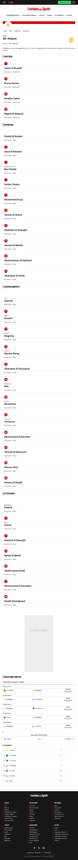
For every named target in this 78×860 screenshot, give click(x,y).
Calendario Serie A (29, 15)
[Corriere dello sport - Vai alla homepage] (39, 9)
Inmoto (57, 810)
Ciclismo (32, 820)
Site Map (7, 838)
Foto (56, 830)
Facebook (30, 852)
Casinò (69, 15)
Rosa (10, 31)
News (5, 31)
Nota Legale (33, 832)
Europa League (9, 814)
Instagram (38, 852)
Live (11, 2)
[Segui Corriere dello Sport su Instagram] (43, 848)
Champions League (10, 812)
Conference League (10, 816)
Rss (5, 836)
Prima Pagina (8, 830)
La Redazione (33, 830)
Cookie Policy (33, 836)
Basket (31, 810)
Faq (30, 843)
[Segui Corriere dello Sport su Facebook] (34, 848)
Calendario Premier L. (61, 838)
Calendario (17, 31)
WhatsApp (47, 852)
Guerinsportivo (59, 814)
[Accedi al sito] (73, 2)
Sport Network (59, 816)
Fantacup (57, 818)
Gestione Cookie (34, 834)
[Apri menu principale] (4, 2)
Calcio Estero (8, 818)
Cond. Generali (34, 840)
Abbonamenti (8, 828)
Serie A (6, 808)
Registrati (7, 840)
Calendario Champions (62, 834)
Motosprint (58, 812)
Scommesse (59, 15)
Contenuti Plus (13, 15)
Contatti (32, 828)
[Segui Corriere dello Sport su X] (39, 848)
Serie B (6, 810)
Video (56, 828)
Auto (56, 806)
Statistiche (26, 31)
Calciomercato (9, 820)
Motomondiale (34, 808)
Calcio (41, 15)
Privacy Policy (33, 838)
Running (31, 814)
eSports (32, 818)
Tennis (49, 15)
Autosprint (58, 808)
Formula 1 (32, 806)
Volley (31, 816)
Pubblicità (7, 834)
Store (6, 832)
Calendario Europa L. (61, 836)
